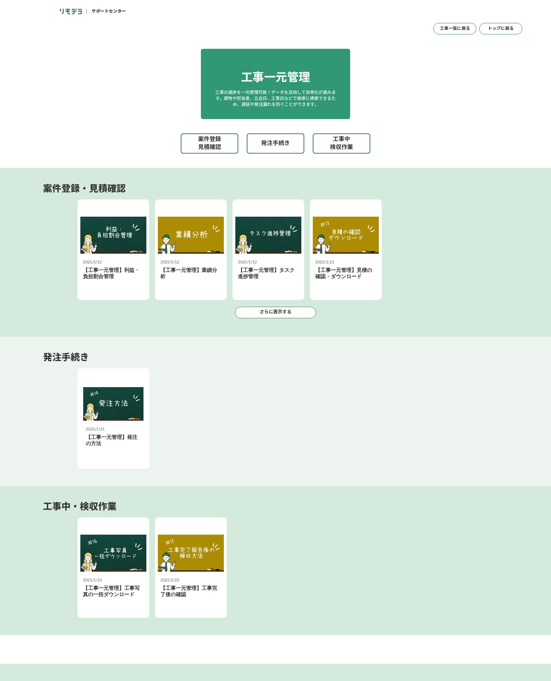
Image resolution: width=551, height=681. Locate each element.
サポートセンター (109, 11)
